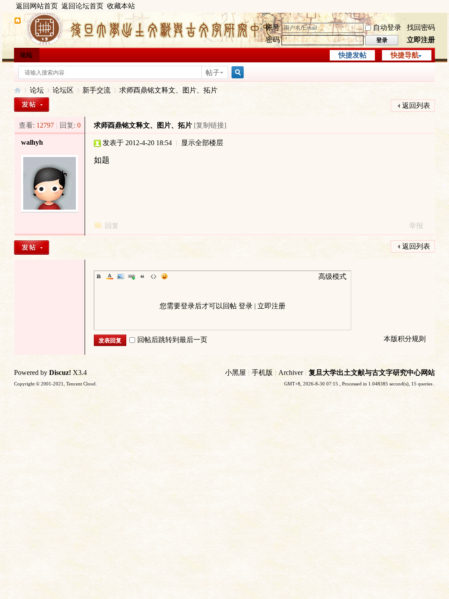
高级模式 (332, 276)
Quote (142, 276)
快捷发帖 (353, 55)
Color (109, 276)
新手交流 (96, 90)
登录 (246, 306)
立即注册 (421, 39)
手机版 (262, 372)
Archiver (290, 372)
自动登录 (387, 27)
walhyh (32, 142)
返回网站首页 (37, 6)
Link (131, 276)
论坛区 (63, 90)
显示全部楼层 (202, 142)
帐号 (273, 27)
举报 (416, 225)
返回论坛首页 (82, 6)
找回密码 (421, 27)
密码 (273, 39)
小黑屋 (235, 372)
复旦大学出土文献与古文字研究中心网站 (372, 372)
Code (153, 276)
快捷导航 (405, 55)
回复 (112, 225)
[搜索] (236, 73)
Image (120, 276)
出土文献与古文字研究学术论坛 (17, 90)
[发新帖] (31, 104)
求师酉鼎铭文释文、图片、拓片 (168, 90)
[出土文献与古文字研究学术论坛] (17, 21)
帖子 (213, 72)
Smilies (164, 276)
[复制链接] (210, 125)
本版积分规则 (405, 338)
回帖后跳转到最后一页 (172, 339)
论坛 (26, 55)
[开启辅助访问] (433, 6)
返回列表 (416, 105)
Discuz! (60, 372)
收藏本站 (121, 6)
